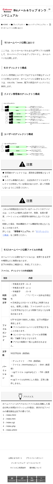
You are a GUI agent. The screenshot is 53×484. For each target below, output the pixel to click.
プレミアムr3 (18, 24)
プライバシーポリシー (34, 458)
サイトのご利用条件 (18, 468)
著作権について (35, 468)
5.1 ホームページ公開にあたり (12, 28)
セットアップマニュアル (37, 24)
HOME (5, 24)
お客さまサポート (15, 458)
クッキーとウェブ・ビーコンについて (26, 463)
